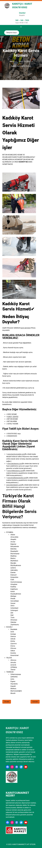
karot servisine (25, 328)
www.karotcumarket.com (16, 454)
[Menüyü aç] (21, 27)
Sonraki (35, 702)
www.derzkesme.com (14, 464)
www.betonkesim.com (13, 485)
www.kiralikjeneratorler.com (16, 478)
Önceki (6, 702)
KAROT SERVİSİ (12, 417)
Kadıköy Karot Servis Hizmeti (21, 66)
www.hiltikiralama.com (15, 471)
